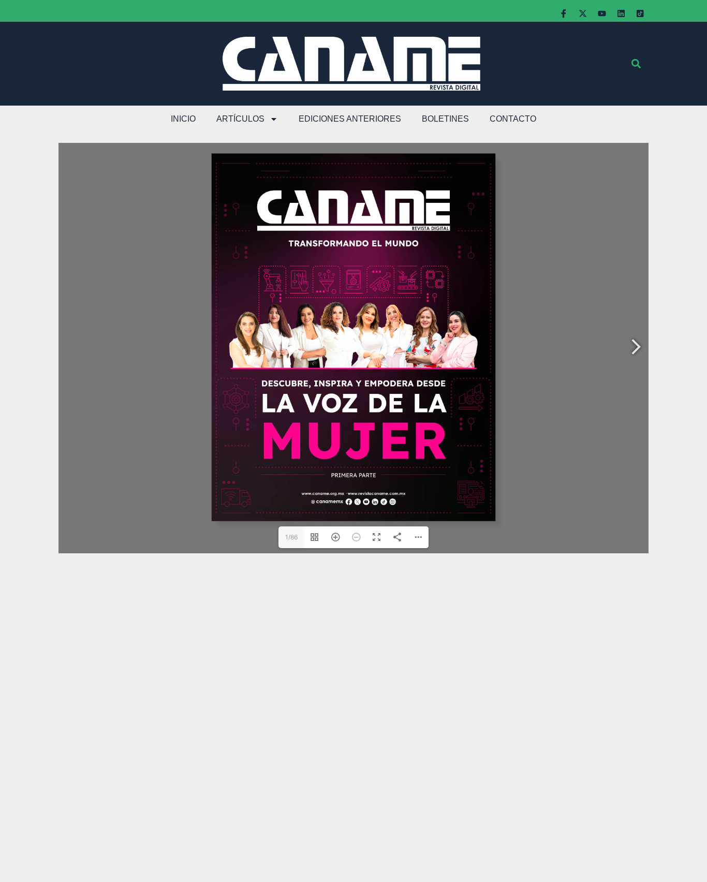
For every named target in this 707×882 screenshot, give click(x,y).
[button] (635, 63)
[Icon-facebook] (563, 13)
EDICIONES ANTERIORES (350, 118)
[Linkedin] (621, 13)
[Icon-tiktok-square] (640, 13)
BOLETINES (445, 118)
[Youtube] (602, 13)
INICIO (183, 118)
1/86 (291, 537)
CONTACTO (513, 118)
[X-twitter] (583, 13)
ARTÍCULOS (240, 118)
